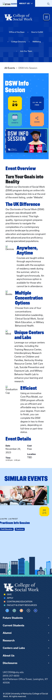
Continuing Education (19, 602)
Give (9, 594)
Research (9, 640)
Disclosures (10, 663)
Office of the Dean (17, 32)
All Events (9, 68)
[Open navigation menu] (46, 17)
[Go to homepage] (18, 17)
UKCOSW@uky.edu (13, 672)
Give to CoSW (37, 32)
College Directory (18, 42)
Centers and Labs (14, 648)
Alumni (7, 632)
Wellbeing (36, 42)
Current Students (13, 625)
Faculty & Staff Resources (22, 605)
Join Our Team (26, 51)
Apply (10, 598)
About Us (8, 655)
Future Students (13, 617)
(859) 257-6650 (11, 675)
